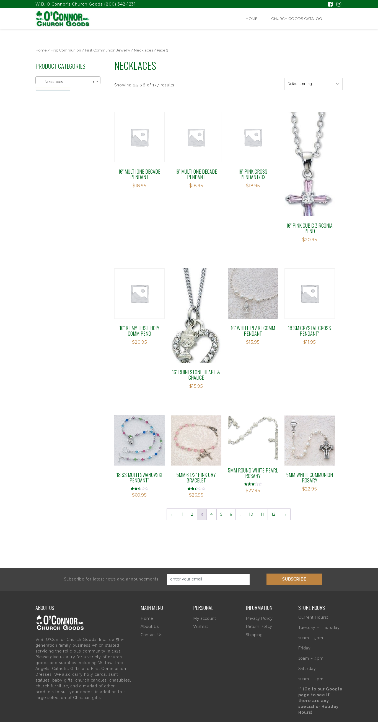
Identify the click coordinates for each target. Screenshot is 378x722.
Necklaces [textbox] (66, 81)
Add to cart (142, 137)
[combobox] (67, 80)
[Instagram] (339, 4)
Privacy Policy (259, 618)
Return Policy (259, 626)
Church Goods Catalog (296, 18)
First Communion (66, 50)
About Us (150, 626)
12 (273, 514)
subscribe (294, 579)
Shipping (254, 634)
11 (262, 514)
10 (251, 514)
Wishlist (200, 626)
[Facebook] (330, 4)
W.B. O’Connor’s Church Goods (69, 4)
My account (204, 618)
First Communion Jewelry (107, 50)
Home (251, 18)
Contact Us (151, 634)
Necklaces (143, 50)
